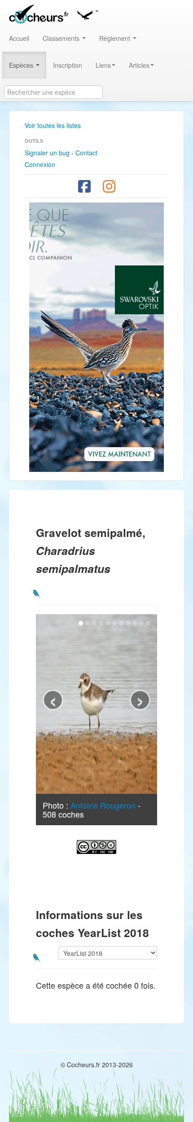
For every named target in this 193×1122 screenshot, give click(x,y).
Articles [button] (139, 65)
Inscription (67, 65)
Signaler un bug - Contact (61, 152)
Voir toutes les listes (53, 125)
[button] (87, 13)
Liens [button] (103, 65)
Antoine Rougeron (103, 805)
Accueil (19, 38)
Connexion (40, 164)
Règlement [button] (115, 38)
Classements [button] (62, 38)
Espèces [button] (22, 65)
